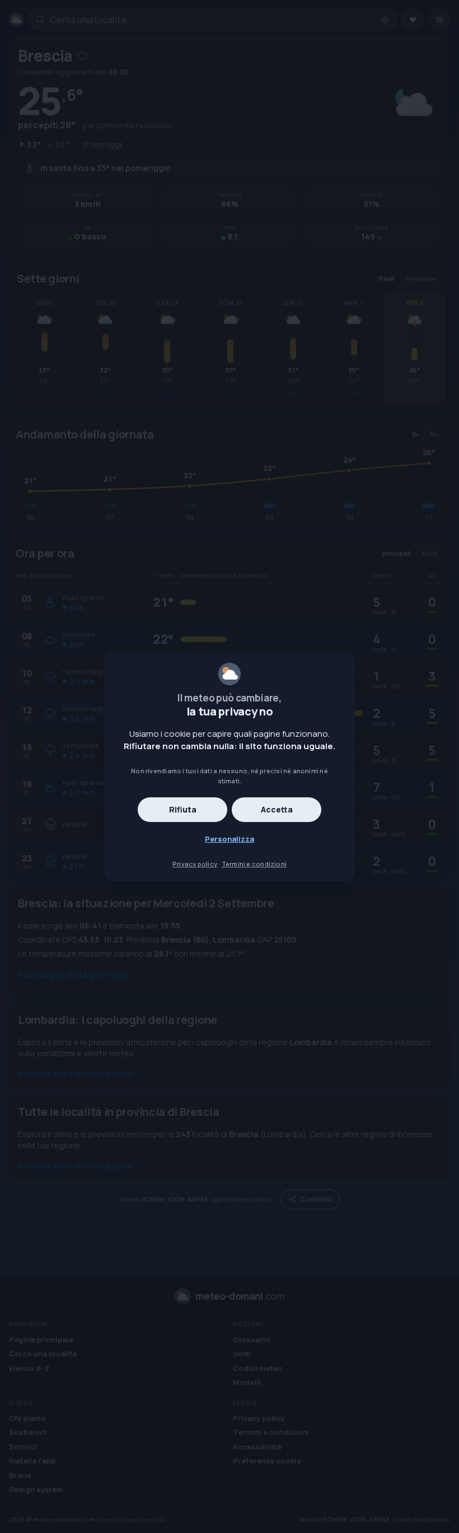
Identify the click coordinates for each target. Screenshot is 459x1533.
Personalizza (229, 839)
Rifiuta (182, 809)
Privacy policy (194, 864)
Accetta (277, 809)
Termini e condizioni (254, 864)
